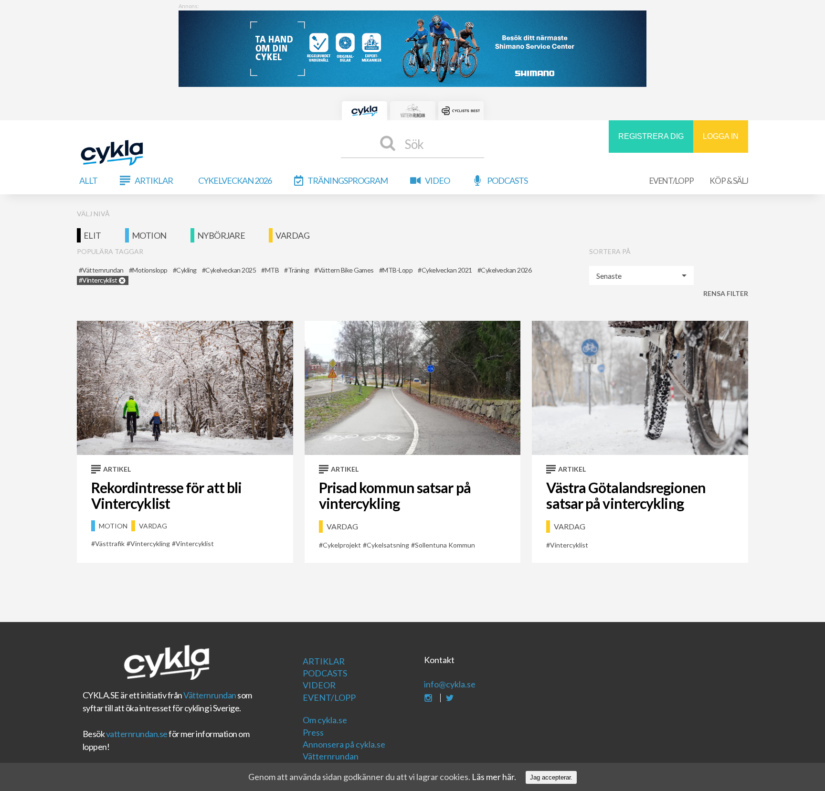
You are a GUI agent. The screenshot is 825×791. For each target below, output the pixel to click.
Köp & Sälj (728, 181)
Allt (88, 180)
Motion (149, 235)
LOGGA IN (721, 136)
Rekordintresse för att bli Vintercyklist (166, 495)
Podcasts (507, 180)
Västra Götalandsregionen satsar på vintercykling (625, 495)
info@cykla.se (450, 684)
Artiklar (154, 180)
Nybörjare (221, 235)
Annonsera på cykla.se (344, 744)
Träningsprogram (347, 180)
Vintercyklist (195, 543)
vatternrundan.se (137, 733)
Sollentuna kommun (445, 545)
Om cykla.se (325, 720)
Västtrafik (110, 543)
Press (313, 732)
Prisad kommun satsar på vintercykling (395, 495)
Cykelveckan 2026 (235, 180)
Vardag (292, 235)
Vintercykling (150, 543)
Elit (92, 235)
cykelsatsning (388, 545)
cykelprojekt (342, 545)
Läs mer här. (494, 776)
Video (437, 180)
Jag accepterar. (551, 777)
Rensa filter (725, 293)
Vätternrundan (209, 695)
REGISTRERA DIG (651, 136)
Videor (319, 685)
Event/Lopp (671, 181)
